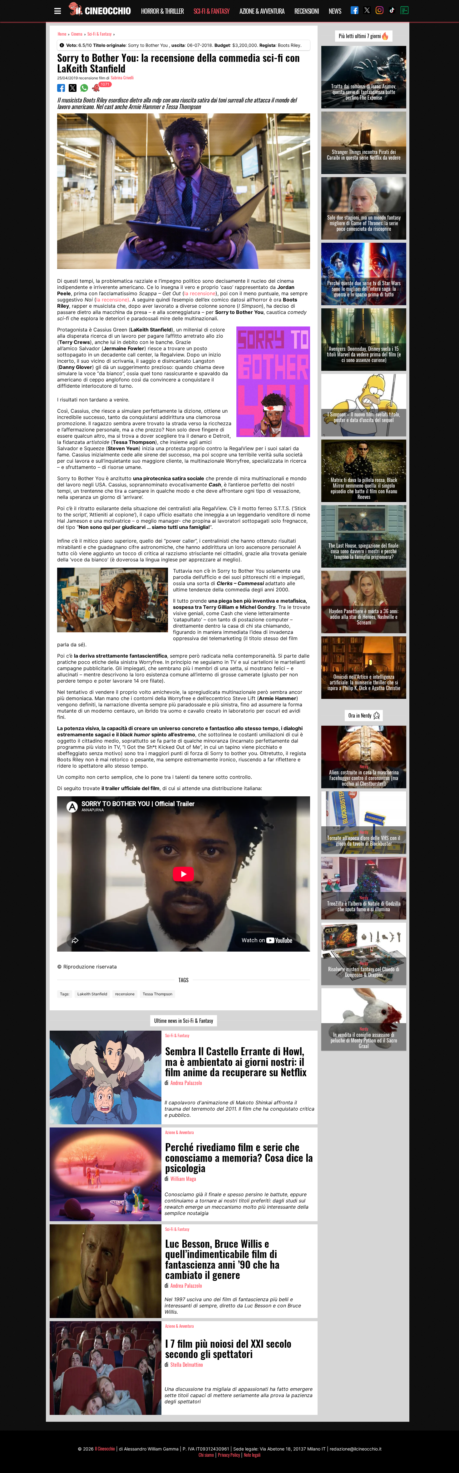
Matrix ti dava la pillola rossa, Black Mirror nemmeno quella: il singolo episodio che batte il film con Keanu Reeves (364, 488)
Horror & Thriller (162, 11)
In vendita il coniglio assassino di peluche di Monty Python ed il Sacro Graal (364, 1040)
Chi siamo (206, 1454)
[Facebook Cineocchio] (352, 10)
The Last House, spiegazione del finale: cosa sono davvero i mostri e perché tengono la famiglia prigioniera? (363, 551)
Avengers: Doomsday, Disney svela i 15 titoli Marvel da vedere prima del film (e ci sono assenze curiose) (364, 354)
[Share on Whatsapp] (84, 90)
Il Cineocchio (105, 1448)
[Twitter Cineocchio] (364, 10)
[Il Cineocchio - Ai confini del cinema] (99, 11)
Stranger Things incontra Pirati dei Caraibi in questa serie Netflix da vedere (364, 154)
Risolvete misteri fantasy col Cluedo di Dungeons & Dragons (363, 971)
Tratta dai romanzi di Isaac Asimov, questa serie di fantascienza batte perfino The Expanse (363, 91)
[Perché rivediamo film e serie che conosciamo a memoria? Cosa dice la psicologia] (105, 1174)
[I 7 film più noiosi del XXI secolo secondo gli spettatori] (105, 1368)
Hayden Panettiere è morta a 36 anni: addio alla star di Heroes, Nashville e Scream (363, 616)
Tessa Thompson (157, 994)
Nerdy (364, 766)
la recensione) (112, 299)
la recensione (199, 293)
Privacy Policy (229, 1454)
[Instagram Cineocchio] (377, 10)
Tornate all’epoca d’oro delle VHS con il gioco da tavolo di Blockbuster (363, 840)
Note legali (252, 1454)
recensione (125, 994)
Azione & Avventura (261, 11)
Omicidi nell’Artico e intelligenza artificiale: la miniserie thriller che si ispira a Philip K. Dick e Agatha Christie (364, 682)
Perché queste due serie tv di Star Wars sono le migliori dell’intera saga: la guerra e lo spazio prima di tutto (364, 288)
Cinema (76, 34)
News (335, 11)
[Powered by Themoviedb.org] (402, 11)
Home (62, 34)
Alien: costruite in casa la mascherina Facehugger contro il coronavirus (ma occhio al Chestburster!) (364, 778)
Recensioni (306, 11)
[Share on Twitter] (72, 90)
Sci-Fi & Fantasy (212, 11)
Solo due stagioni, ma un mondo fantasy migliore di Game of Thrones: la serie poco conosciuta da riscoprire (364, 223)
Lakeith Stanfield (92, 994)
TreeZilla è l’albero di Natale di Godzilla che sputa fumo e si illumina (364, 906)
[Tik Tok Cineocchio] (389, 10)
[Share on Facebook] (61, 90)
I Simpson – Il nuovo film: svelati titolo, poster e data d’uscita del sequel (364, 417)
